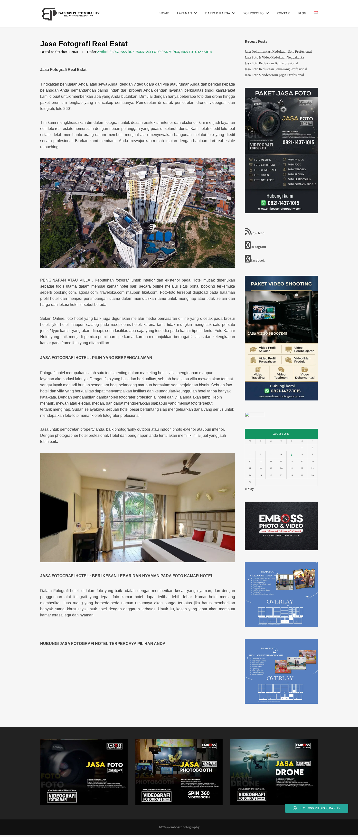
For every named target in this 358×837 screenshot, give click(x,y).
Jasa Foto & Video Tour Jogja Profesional (274, 75)
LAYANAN (185, 13)
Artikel (102, 52)
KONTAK (283, 13)
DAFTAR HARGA (218, 13)
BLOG (302, 13)
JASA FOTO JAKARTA (196, 52)
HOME (164, 13)
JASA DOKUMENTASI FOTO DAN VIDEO (149, 52)
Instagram (258, 247)
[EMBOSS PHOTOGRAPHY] (71, 19)
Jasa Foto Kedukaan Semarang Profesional (276, 69)
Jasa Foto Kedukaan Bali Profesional (271, 63)
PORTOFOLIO (253, 13)
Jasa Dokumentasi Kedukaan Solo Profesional (278, 52)
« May (249, 489)
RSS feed (258, 233)
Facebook (258, 261)
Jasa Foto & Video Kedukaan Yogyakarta (274, 57)
